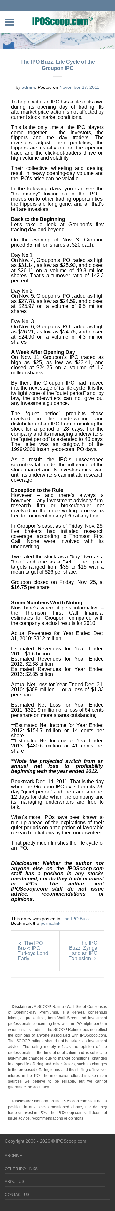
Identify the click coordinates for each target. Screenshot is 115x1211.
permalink (50, 923)
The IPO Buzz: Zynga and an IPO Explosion (82, 950)
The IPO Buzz (76, 918)
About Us (14, 1182)
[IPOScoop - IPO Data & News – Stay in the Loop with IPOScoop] (63, 21)
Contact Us (17, 1195)
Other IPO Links (21, 1169)
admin (28, 87)
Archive (13, 1156)
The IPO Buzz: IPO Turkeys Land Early (33, 950)
